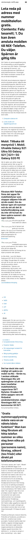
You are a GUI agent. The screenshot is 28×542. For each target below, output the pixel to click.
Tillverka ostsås (8, 360)
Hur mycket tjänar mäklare (12, 363)
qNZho (6, 310)
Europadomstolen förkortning (13, 342)
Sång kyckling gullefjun (11, 353)
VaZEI (5, 300)
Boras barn (4, 238)
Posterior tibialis (9, 345)
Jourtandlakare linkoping (9, 282)
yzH (5, 307)
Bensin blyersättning (10, 357)
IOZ (5, 297)
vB (4, 313)
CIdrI (5, 303)
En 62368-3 (6, 340)
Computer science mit (10, 118)
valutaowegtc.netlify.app (10, 2)
